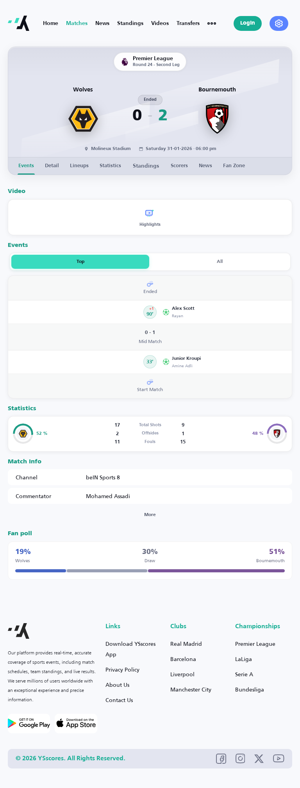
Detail (52, 165)
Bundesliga (249, 689)
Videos (160, 23)
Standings (130, 23)
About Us (117, 684)
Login (247, 23)
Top (80, 261)
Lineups (79, 165)
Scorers (179, 165)
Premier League (255, 643)
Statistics (110, 165)
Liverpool (182, 674)
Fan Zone (234, 165)
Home (50, 23)
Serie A (244, 674)
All (220, 261)
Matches (77, 23)
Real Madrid (186, 643)
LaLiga (243, 659)
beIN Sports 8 (103, 477)
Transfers (188, 23)
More (150, 515)
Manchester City (190, 689)
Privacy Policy (122, 669)
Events (26, 165)
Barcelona (183, 659)
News (102, 23)
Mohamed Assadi (108, 496)
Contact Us (119, 700)
